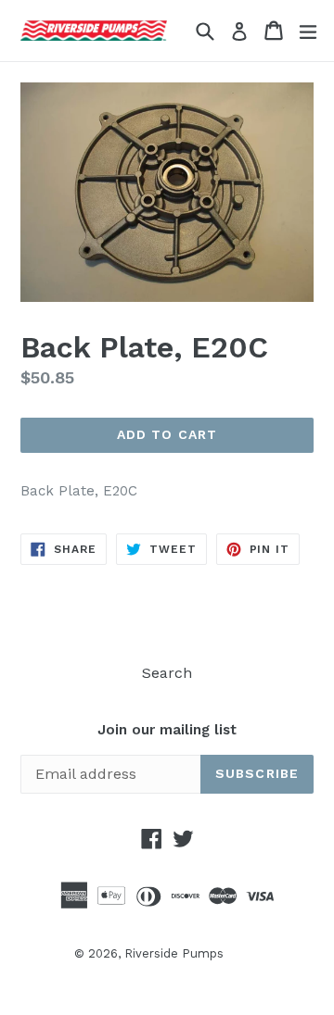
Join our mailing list (167, 729)
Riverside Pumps (174, 953)
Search (167, 673)
